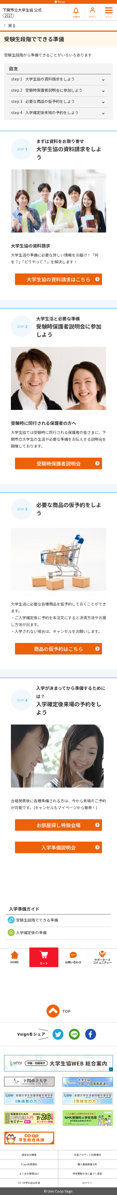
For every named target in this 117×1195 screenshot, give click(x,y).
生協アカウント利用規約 (87, 1155)
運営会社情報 (29, 1155)
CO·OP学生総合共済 (29, 1183)
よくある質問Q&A (29, 1173)
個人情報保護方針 (87, 1164)
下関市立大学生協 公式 (22, 12)
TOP (66, 1011)
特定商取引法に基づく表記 (87, 1173)
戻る (12, 25)
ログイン (87, 1183)
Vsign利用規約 (29, 1164)
